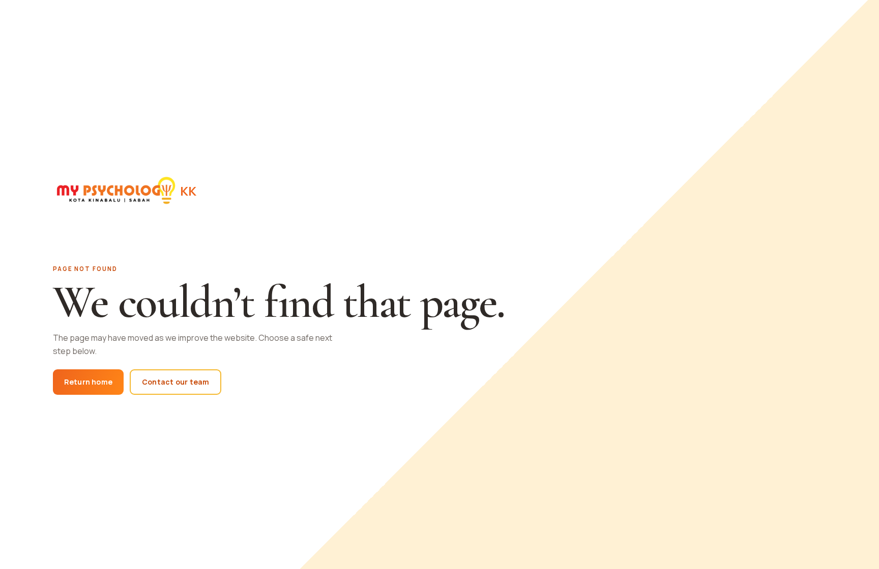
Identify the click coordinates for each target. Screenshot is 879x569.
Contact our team (175, 382)
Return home (88, 382)
